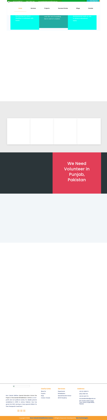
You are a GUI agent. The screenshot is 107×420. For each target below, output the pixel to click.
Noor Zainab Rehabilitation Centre (41, 418)
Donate (90, 8)
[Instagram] (21, 411)
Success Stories (63, 8)
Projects (47, 8)
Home (20, 8)
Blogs (78, 8)
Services (33, 8)
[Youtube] (24, 411)
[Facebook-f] (18, 411)
